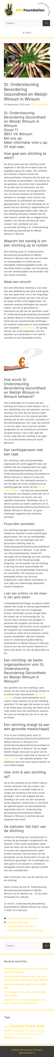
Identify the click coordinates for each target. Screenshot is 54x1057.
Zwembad (22, 1038)
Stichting (24, 918)
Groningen (12, 918)
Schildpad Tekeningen (23, 1034)
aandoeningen (27, 327)
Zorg (17, 1038)
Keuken (26, 1031)
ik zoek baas (18, 1030)
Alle (22, 1050)
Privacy (38, 1050)
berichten (28, 1050)
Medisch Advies (9, 1034)
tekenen (9, 1037)
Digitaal (7, 1027)
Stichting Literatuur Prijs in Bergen (25, 930)
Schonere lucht (38, 1034)
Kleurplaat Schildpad (37, 1031)
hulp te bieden (11, 758)
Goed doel (22, 922)
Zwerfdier (30, 1038)
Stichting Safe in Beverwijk (21, 926)
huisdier (8, 1030)
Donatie (11, 922)
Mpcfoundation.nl (27, 1053)
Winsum (34, 918)
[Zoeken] (46, 23)
